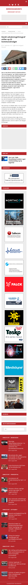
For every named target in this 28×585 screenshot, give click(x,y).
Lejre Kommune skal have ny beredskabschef (17, 466)
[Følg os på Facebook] (15, 4)
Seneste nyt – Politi (8, 546)
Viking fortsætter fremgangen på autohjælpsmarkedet (15, 537)
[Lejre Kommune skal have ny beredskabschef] (4, 467)
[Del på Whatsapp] (16, 68)
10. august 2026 (13, 519)
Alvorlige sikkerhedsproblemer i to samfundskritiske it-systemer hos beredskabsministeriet (17, 445)
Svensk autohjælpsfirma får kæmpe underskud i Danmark (17, 515)
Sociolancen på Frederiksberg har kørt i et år (17, 480)
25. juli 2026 (12, 578)
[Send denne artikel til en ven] (12, 68)
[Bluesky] (12, 4)
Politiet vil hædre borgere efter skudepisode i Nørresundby (17, 574)
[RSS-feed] (9, 4)
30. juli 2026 (12, 567)
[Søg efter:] (14, 27)
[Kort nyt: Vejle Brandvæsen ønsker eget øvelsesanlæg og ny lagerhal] (4, 159)
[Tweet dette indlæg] (5, 68)
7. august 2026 (13, 531)
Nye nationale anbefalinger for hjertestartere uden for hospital (17, 500)
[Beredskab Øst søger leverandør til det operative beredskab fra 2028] (4, 456)
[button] (26, 1)
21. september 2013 (8, 45)
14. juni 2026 (12, 541)
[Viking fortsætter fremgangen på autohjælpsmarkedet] (4, 537)
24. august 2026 (13, 450)
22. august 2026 (13, 483)
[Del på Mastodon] (18, 68)
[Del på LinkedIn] (7, 68)
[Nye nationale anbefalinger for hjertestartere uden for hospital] (4, 500)
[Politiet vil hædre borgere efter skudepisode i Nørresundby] (4, 574)
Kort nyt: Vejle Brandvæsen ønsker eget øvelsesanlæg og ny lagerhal (17, 159)
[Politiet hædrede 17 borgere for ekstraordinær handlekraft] (4, 563)
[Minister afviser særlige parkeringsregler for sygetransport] (4, 490)
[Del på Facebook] (2, 68)
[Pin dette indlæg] (9, 68)
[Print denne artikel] (14, 68)
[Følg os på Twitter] (18, 4)
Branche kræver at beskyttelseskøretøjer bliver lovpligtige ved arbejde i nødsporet (16, 526)
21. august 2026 (13, 469)
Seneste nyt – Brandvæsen (10, 437)
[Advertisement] (15, 17)
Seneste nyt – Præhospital (10, 474)
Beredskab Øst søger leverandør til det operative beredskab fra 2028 (17, 457)
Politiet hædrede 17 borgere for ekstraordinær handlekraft (17, 564)
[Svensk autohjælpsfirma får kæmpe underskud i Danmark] (4, 515)
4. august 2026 (13, 557)
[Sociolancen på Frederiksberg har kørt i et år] (4, 479)
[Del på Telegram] (20, 68)
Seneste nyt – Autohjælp (10, 509)
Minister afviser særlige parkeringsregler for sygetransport (16, 490)
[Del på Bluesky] (23, 68)
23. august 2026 (13, 460)
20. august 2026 (13, 504)
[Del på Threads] (25, 68)
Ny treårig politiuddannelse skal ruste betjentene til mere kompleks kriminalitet (17, 552)
